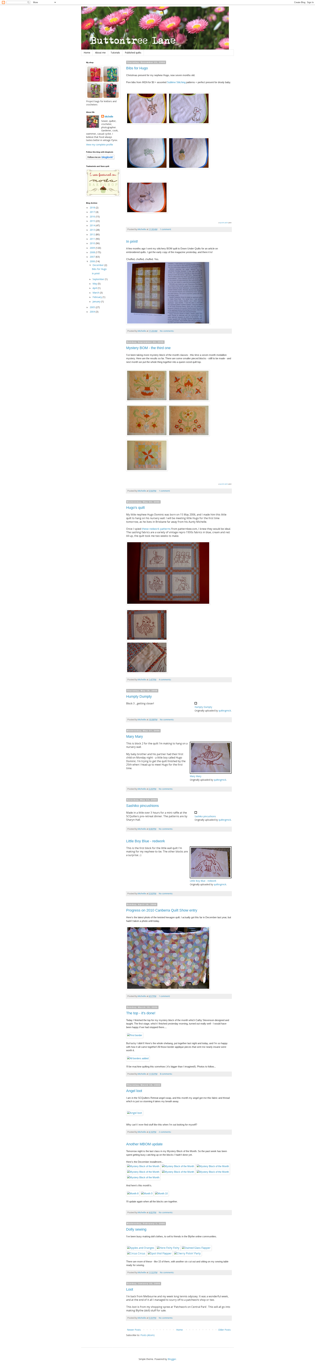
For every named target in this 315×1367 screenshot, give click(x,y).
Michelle (109, 116)
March (96, 292)
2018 (93, 207)
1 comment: (166, 229)
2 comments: (165, 1132)
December (98, 265)
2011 (93, 238)
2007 (93, 256)
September (99, 279)
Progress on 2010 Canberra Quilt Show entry (161, 910)
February (98, 297)
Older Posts (224, 1329)
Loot (129, 1289)
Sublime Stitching (176, 82)
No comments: (167, 331)
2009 (93, 247)
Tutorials (115, 52)
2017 (93, 211)
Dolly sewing (136, 1229)
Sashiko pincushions (142, 806)
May (95, 283)
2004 (93, 311)
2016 (93, 216)
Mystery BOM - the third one (148, 348)
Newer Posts (134, 1329)
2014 (93, 225)
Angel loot (134, 1091)
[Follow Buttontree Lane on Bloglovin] (100, 158)
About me (100, 52)
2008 (93, 252)
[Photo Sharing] (168, 323)
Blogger (172, 1359)
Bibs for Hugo (137, 68)
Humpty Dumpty (139, 696)
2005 (93, 307)
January (97, 301)
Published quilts (133, 52)
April (95, 288)
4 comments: (165, 679)
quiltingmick (225, 710)
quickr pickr (224, 223)
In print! (132, 241)
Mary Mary (134, 736)
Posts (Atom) (147, 1335)
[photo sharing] (196, 703)
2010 (93, 243)
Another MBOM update (144, 1144)
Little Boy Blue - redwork (145, 841)
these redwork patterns (156, 529)
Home (87, 52)
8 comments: (166, 1074)
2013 (93, 229)
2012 (93, 234)
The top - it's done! (140, 1013)
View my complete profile (99, 144)
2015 (93, 221)
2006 (93, 261)
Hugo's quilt (135, 508)
